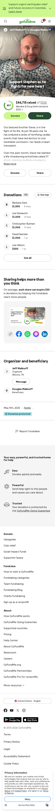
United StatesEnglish (29, 701)
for (30, 29)
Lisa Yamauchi (20, 213)
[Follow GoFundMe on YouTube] (12, 710)
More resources (13, 685)
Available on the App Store (30, 719)
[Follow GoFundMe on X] (18, 710)
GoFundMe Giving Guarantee (33, 510)
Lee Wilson (18, 245)
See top (44, 195)
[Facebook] (19, 334)
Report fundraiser (29, 431)
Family (27, 407)
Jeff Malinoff (20, 368)
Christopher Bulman (23, 223)
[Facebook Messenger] (36, 334)
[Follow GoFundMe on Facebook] (5, 710)
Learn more (15, 11)
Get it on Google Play (13, 719)
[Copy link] (10, 334)
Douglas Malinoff (22, 389)
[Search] (5, 21)
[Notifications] (42, 21)
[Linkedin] (45, 334)
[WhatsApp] (27, 334)
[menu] (49, 21)
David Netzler (20, 234)
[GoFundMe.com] (27, 21)
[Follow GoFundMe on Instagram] (24, 710)
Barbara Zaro (19, 202)
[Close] (50, 8)
